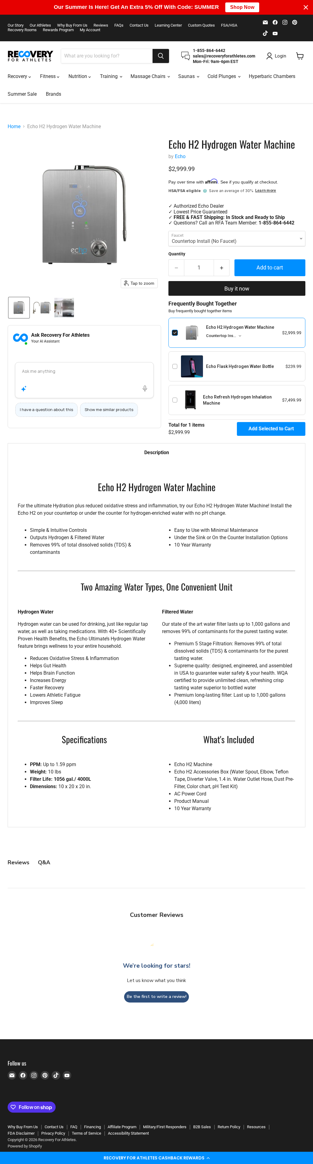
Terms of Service (86, 1133)
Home (14, 126)
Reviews (101, 25)
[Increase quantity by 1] (222, 267)
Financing (92, 1127)
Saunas (187, 76)
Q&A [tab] (44, 862)
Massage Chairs (149, 76)
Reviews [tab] (18, 862)
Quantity (176, 253)
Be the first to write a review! (156, 996)
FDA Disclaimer (21, 1133)
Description (156, 452)
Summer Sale (22, 94)
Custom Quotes (201, 25)
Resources (256, 1127)
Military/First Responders (164, 1127)
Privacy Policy (53, 1133)
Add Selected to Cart (271, 429)
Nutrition (78, 76)
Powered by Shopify (25, 1146)
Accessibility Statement (128, 1133)
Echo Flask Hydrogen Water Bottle (240, 366)
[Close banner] (306, 7)
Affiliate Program (122, 1127)
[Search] (161, 56)
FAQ (73, 1127)
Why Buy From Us (72, 25)
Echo (180, 156)
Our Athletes (40, 25)
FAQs (118, 25)
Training (109, 76)
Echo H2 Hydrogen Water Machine (240, 327)
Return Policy (229, 1127)
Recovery (18, 76)
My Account (90, 30)
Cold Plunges (222, 76)
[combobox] (107, 56)
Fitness (48, 76)
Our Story (16, 25)
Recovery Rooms (22, 30)
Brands (53, 94)
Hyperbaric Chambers (272, 76)
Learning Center (168, 25)
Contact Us (139, 25)
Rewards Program (58, 30)
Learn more (265, 191)
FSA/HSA (229, 25)
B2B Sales (202, 1127)
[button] (156, 1158)
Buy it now (236, 288)
